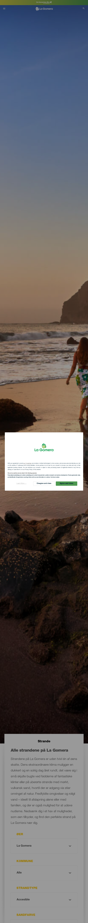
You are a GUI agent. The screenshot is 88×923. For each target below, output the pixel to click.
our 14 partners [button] (27, 463)
